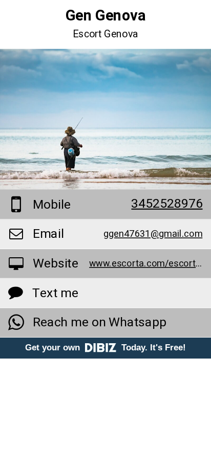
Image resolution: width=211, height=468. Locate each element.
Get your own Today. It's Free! (105, 347)
